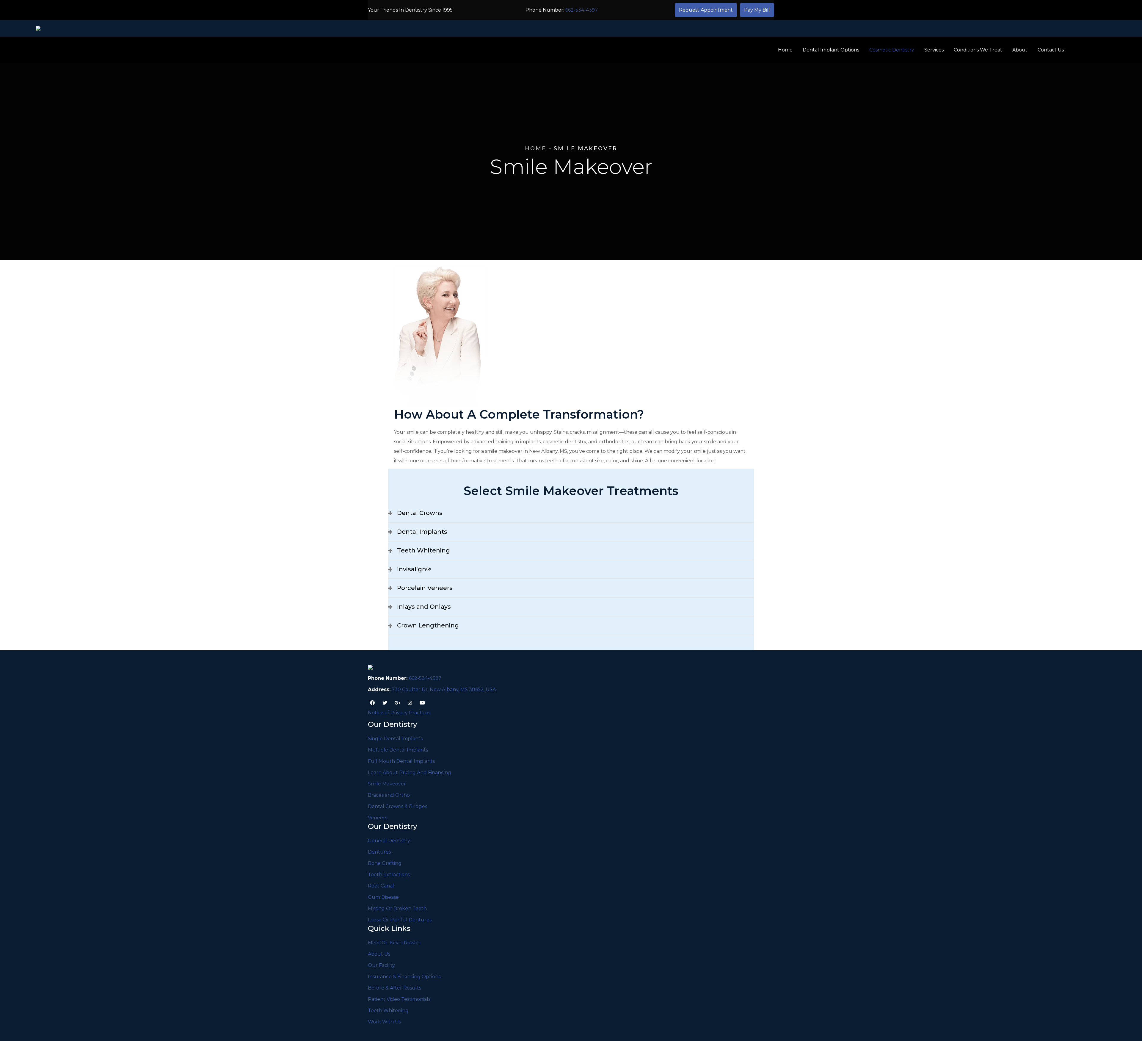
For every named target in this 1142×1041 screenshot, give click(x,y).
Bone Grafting (384, 863)
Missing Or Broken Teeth (397, 908)
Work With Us (384, 1022)
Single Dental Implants (395, 738)
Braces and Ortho (389, 795)
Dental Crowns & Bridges (397, 806)
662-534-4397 (581, 10)
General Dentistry (389, 840)
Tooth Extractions (389, 874)
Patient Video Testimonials (399, 999)
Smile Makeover (387, 784)
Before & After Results (394, 988)
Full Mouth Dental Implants (401, 761)
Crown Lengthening (428, 625)
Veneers (377, 818)
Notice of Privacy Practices (399, 713)
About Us (379, 954)
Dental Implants (422, 531)
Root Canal (381, 886)
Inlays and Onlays (424, 606)
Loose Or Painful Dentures (400, 920)
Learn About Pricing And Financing (409, 772)
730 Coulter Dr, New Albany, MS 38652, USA (444, 689)
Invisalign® (414, 569)
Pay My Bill (757, 10)
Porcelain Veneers (425, 587)
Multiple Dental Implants (398, 750)
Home (535, 148)
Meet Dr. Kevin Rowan (394, 942)
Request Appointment (706, 10)
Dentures (379, 852)
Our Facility (381, 965)
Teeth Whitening (423, 550)
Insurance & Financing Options (404, 976)
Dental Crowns (420, 512)
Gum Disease (383, 897)
